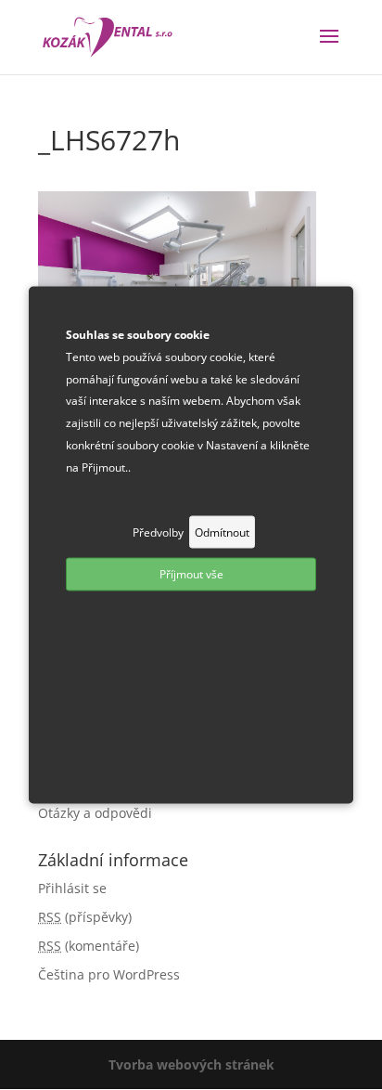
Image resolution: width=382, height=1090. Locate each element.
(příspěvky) (85, 917)
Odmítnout (222, 531)
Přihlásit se (72, 888)
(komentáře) (88, 945)
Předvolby (158, 531)
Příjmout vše (191, 574)
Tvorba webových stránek (191, 1064)
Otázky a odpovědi (95, 813)
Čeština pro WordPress (109, 974)
